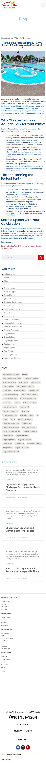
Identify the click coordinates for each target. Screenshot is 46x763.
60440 (24, 374)
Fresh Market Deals (10, 399)
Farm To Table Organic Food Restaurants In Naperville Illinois (22, 570)
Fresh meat (7, 403)
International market (12, 319)
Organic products (11, 340)
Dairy (6, 284)
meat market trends (29, 427)
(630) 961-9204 (23, 717)
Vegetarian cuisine (22, 448)
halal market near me (13, 309)
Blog (6, 281)
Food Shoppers (10, 291)
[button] (43, 5)
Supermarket (9, 347)
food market (35, 382)
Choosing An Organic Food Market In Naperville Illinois (20, 529)
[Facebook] (18, 747)
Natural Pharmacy (11, 330)
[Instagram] (23, 747)
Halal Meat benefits (10, 415)
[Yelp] (28, 747)
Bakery (7, 277)
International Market (25, 419)
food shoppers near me (25, 386)
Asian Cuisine (9, 274)
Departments (9, 288)
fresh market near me (28, 399)
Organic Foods (10, 337)
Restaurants (9, 344)
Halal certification (29, 403)
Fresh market (33, 391)
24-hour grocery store (11, 374)
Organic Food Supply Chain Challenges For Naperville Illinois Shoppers (23, 487)
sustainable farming (34, 444)
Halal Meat (8, 312)
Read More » (10, 480)
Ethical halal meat (9, 382)
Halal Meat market (27, 415)
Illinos (13, 419)
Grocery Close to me (13, 302)
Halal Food (8, 305)
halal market (24, 407)
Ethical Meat (23, 382)
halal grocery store (10, 407)
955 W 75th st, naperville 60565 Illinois (23, 712)
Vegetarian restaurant (11, 452)
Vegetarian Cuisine (12, 358)
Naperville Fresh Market (11, 431)
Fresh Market (9, 295)
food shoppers (8, 386)
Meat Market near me (13, 326)
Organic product (9, 440)
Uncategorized (10, 354)
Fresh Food (7, 391)
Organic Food (10, 333)
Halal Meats (9, 316)
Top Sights (8, 351)
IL (37, 415)
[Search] (41, 257)
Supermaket (19, 444)
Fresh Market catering (29, 395)
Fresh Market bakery (10, 395)
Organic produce (22, 435)
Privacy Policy (6, 760)
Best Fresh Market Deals (12, 378)
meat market (26, 423)
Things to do (7, 448)
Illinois (5, 419)
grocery (7, 298)
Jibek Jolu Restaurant (13, 323)
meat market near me (11, 427)
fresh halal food (20, 391)
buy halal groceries (31, 378)
